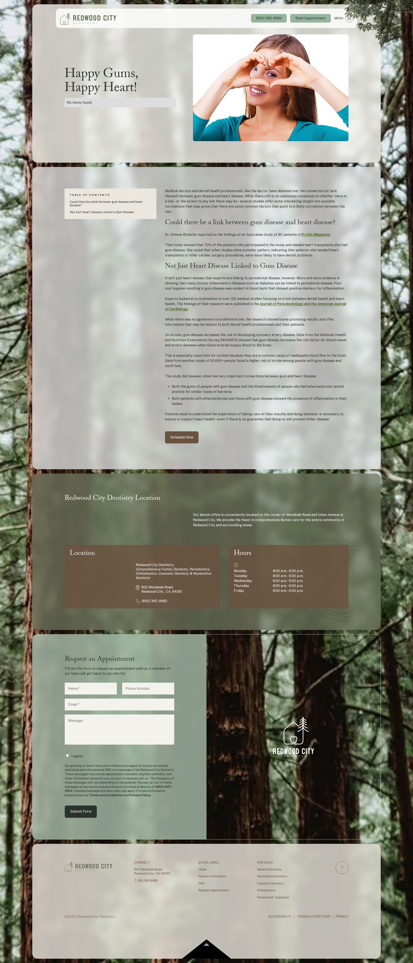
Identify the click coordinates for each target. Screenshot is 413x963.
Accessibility (279, 916)
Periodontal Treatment (273, 897)
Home (202, 869)
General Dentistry (269, 869)
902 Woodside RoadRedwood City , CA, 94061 (152, 871)
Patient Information (212, 876)
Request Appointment (213, 890)
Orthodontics (266, 890)
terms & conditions (313, 916)
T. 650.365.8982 (146, 880)
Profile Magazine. (316, 235)
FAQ (201, 883)
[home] (88, 18)
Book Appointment (310, 18)
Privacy (342, 916)
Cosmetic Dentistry (270, 883)
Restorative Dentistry (272, 876)
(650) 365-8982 (269, 18)
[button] (343, 18)
